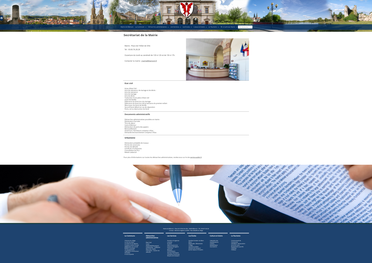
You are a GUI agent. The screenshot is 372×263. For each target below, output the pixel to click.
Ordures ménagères (173, 247)
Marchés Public (151, 249)
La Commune (139, 27)
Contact (171, 230)
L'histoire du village (130, 240)
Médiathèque (214, 245)
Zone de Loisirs (235, 245)
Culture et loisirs (199, 27)
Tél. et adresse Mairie (228, 27)
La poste (169, 242)
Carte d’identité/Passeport (152, 245)
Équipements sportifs (237, 247)
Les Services (174, 27)
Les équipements (129, 250)
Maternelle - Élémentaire (196, 243)
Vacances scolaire (193, 247)
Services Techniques (173, 253)
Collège (191, 245)
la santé (169, 243)
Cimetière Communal (173, 254)
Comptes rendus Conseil (132, 245)
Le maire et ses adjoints (131, 243)
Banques (169, 250)
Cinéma (212, 243)
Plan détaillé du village (196, 230)
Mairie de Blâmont (127, 27)
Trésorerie (170, 248)
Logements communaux (132, 251)
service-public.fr (196, 157)
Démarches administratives (157, 27)
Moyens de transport (173, 256)
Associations (213, 247)
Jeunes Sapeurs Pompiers (196, 250)
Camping (233, 248)
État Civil (149, 242)
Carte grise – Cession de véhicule (152, 251)
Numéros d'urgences (173, 240)
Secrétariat (149, 241)
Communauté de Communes (236, 241)
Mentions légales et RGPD (182, 230)
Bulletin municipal (130, 248)
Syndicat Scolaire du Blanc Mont (196, 241)
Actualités (127, 253)
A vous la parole (129, 254)
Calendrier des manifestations (214, 241)
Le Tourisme (213, 27)
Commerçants (171, 251)
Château (233, 250)
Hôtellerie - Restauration (238, 243)
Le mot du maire (129, 242)
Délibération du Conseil (131, 247)
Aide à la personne (172, 245)
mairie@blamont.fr (149, 61)
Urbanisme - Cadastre (153, 247)
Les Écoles (186, 27)
